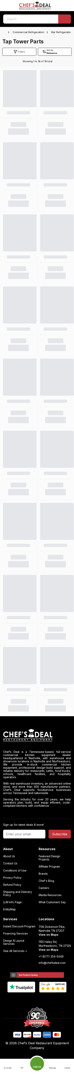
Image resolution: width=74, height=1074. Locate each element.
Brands (43, 873)
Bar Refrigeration (61, 32)
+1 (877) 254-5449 (51, 956)
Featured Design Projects (49, 858)
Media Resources (50, 895)
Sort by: (50, 50)
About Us (9, 856)
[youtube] (29, 999)
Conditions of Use (14, 870)
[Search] (64, 19)
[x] (37, 999)
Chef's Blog (46, 880)
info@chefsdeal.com (52, 962)
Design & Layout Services (13, 942)
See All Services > (15, 951)
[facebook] (21, 999)
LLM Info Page (12, 902)
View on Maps (48, 934)
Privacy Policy (12, 877)
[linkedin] (45, 999)
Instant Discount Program (19, 926)
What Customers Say (52, 902)
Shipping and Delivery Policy (17, 893)
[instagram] (52, 999)
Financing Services (15, 933)
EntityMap (9, 909)
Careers (44, 888)
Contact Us (10, 863)
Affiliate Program (49, 866)
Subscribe (59, 834)
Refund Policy (12, 884)
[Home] (5, 32)
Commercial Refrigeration (28, 32)
